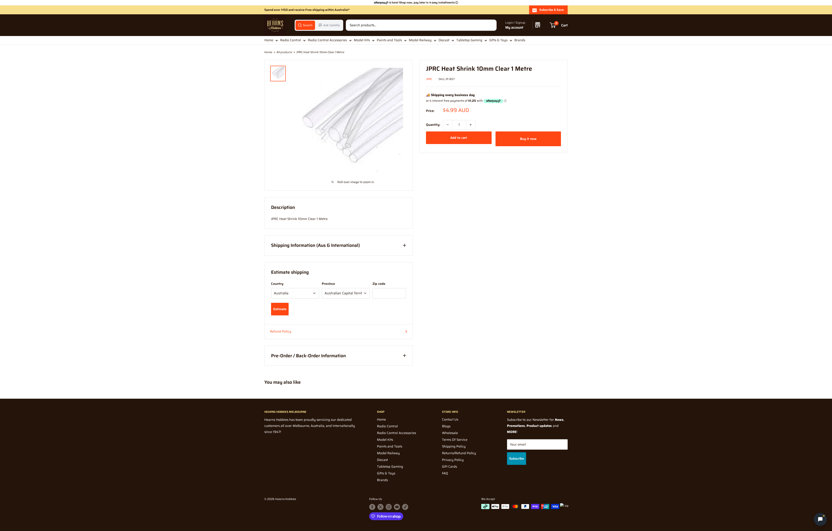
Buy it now (528, 138)
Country (277, 283)
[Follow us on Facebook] (372, 507)
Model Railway (420, 40)
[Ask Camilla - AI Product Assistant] (820, 518)
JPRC (429, 79)
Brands (519, 40)
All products (284, 52)
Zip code (378, 283)
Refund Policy (280, 331)
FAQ (445, 473)
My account (514, 27)
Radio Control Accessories (327, 40)
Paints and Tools (389, 40)
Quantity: (433, 124)
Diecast (444, 40)
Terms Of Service (454, 439)
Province (328, 283)
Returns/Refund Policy (459, 453)
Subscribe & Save (551, 9)
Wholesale (450, 433)
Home (268, 40)
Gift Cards (449, 466)
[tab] (305, 25)
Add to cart (458, 137)
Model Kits (362, 40)
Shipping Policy (454, 446)
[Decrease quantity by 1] (447, 124)
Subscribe (516, 458)
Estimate (279, 309)
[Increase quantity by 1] (470, 124)
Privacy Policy (453, 459)
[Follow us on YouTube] (397, 507)
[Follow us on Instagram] (389, 507)
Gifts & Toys (498, 40)
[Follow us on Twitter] (380, 507)
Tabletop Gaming (469, 40)
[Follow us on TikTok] (405, 507)
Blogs (446, 426)
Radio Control (290, 40)
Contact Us (450, 419)
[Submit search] (491, 25)
